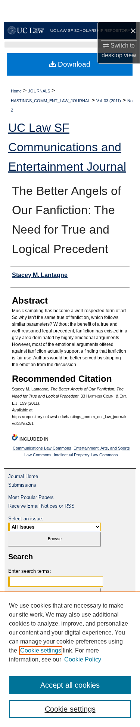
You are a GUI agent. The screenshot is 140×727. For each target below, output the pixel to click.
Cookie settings (40, 650)
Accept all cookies (70, 685)
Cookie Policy (82, 659)
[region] (70, 659)
